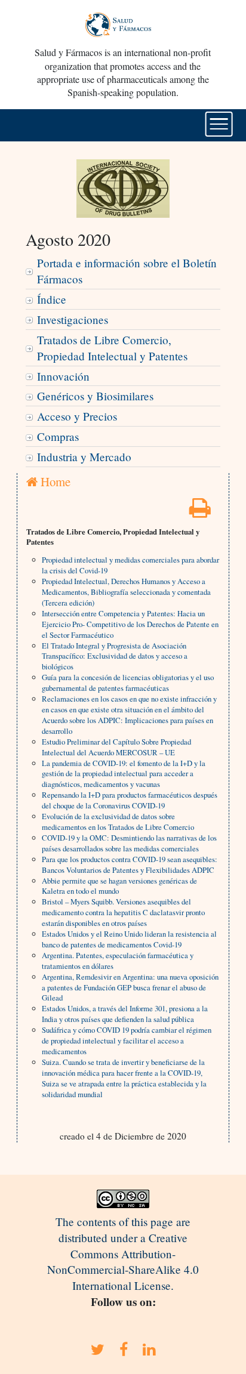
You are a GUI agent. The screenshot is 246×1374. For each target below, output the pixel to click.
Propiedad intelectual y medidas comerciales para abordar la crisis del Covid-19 (130, 565)
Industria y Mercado (84, 456)
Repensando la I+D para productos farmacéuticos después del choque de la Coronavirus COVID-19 (129, 800)
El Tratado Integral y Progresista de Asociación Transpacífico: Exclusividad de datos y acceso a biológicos (114, 656)
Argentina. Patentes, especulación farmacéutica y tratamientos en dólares (117, 960)
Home (54, 481)
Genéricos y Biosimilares (95, 395)
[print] (200, 511)
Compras (58, 436)
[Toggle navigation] (219, 124)
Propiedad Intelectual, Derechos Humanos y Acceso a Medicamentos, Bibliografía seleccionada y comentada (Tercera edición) (126, 592)
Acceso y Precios (77, 416)
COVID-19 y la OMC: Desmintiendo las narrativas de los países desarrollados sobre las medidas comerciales (129, 843)
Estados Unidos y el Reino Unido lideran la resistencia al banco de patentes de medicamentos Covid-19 (129, 939)
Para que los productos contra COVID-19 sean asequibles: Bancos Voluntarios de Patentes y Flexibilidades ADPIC (129, 864)
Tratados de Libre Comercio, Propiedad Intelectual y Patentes (112, 347)
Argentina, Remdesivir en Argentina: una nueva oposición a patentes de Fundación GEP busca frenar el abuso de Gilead (130, 987)
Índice (51, 299)
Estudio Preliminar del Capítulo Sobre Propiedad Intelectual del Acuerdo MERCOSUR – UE (116, 747)
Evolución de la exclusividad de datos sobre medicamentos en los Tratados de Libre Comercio (118, 821)
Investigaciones (72, 319)
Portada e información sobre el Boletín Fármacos (127, 270)
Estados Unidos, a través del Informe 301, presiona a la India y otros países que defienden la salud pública (125, 1013)
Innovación (63, 376)
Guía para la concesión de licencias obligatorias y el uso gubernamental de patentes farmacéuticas (128, 682)
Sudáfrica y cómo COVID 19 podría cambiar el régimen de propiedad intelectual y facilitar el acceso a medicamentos (126, 1040)
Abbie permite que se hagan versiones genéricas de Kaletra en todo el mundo (119, 886)
